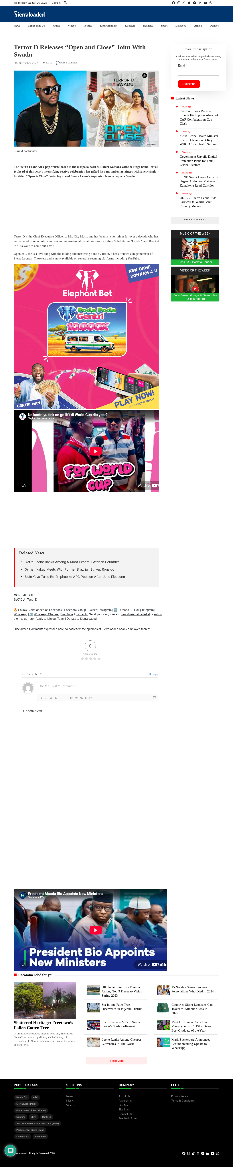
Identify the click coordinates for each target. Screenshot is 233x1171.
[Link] (81, 698)
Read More (117, 1060)
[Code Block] (76, 698)
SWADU (19, 599)
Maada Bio (21, 1097)
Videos (72, 25)
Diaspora (180, 25)
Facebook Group (75, 610)
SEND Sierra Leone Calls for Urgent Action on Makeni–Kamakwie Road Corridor (199, 181)
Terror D (32, 599)
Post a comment (69, 62)
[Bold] (40, 698)
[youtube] (205, 2)
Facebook (55, 610)
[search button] (65, 3)
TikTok (135, 610)
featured (46, 1117)
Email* (182, 65)
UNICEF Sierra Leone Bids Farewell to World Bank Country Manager (198, 202)
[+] (91, 697)
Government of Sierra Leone (31, 1110)
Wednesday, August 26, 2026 (30, 2)
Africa (198, 25)
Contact (56, 2)
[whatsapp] (211, 2)
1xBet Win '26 (36, 25)
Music (56, 25)
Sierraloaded (36, 610)
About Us (124, 1096)
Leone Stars (22, 1136)
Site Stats (124, 1109)
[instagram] (178, 2)
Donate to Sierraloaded (82, 618)
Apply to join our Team (50, 618)
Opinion (214, 25)
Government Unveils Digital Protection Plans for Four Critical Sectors (198, 161)
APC (35, 1097)
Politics (88, 25)
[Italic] (45, 698)
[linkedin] (200, 2)
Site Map (124, 1105)
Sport (164, 25)
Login (154, 674)
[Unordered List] (66, 698)
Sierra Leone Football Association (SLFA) (37, 1123)
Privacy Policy (179, 1096)
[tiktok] (184, 2)
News (17, 25)
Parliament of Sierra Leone (30, 1130)
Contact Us (125, 1114)
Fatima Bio (40, 1136)
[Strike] (56, 698)
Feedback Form (128, 1118)
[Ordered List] (61, 698)
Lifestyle (130, 25)
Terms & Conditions (183, 1100)
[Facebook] (173, 2)
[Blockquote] (71, 698)
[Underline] (51, 698)
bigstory (20, 1117)
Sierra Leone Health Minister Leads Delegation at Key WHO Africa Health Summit (199, 140)
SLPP (33, 1117)
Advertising (125, 1100)
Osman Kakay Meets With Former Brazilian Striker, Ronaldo (69, 569)
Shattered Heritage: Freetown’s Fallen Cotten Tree (43, 1025)
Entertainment (108, 25)
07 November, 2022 (26, 63)
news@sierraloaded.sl (135, 614)
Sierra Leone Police (26, 1104)
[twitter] (189, 2)
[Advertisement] (153, 14)
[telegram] (194, 2)
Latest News (184, 98)
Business (148, 25)
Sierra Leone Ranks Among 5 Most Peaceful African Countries (72, 562)
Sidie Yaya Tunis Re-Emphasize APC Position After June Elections (75, 577)
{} (86, 697)
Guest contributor (26, 151)
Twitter (92, 610)
